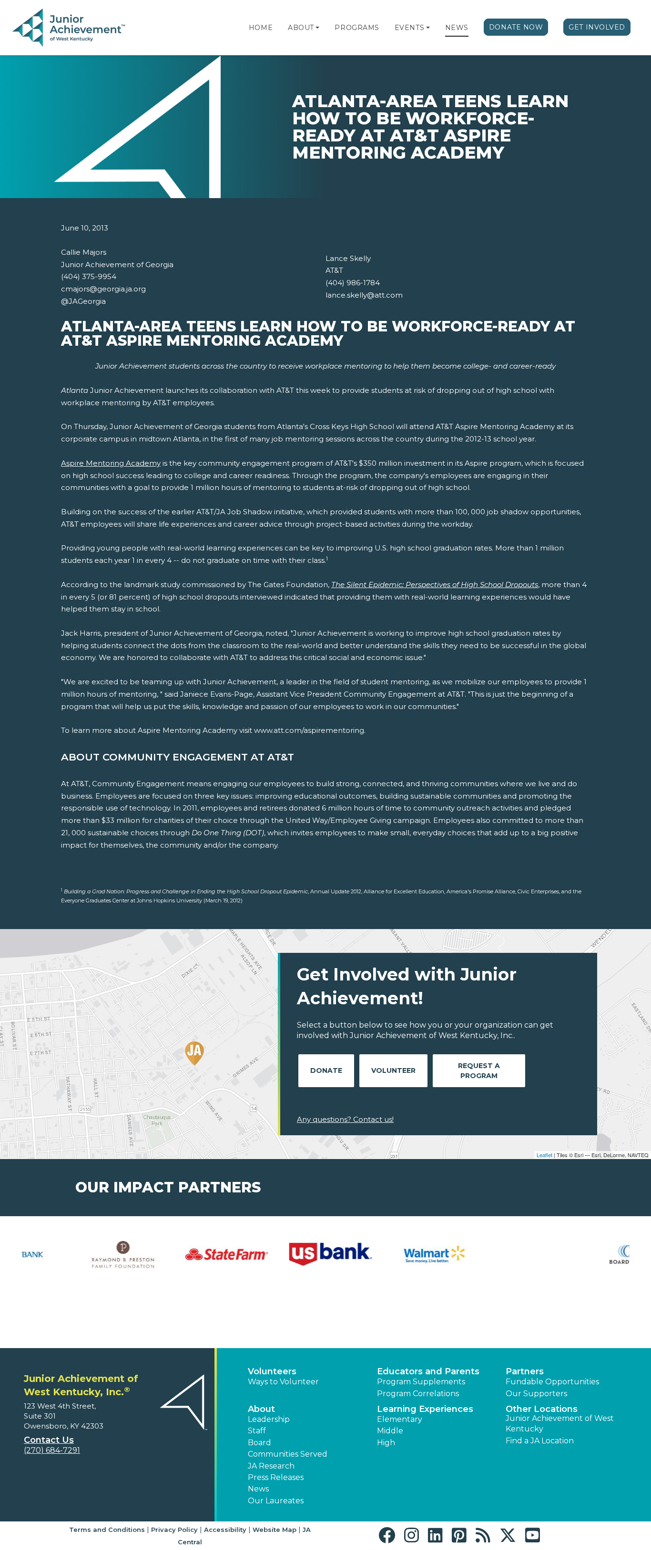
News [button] (258, 1488)
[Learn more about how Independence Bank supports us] (377, 1255)
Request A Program (479, 1070)
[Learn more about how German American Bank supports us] (273, 1255)
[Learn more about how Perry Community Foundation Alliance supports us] (585, 1255)
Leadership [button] (269, 1419)
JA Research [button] (271, 1465)
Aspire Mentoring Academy (111, 463)
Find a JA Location (540, 1440)
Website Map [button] (274, 1529)
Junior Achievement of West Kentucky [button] (560, 1423)
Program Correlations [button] (418, 1393)
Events (409, 27)
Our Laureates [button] (276, 1500)
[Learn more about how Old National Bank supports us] (481, 1247)
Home (261, 27)
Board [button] (259, 1442)
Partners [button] (525, 1371)
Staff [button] (257, 1430)
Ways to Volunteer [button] (283, 1381)
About (301, 27)
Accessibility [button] (225, 1529)
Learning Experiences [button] (425, 1409)
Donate (326, 1070)
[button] (317, 27)
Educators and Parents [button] (428, 1371)
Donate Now (516, 27)
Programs (357, 27)
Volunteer (393, 1070)
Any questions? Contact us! (345, 1119)
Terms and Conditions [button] (107, 1529)
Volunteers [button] (272, 1371)
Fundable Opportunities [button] (552, 1381)
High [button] (386, 1442)
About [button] (261, 1409)
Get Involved (597, 27)
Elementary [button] (399, 1419)
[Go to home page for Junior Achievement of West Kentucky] (70, 28)
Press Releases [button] (276, 1477)
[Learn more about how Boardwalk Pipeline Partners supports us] (66, 1255)
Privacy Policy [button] (174, 1529)
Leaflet (544, 1155)
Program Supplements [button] (421, 1381)
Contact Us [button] (49, 1440)
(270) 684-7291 (52, 1450)
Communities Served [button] (287, 1454)
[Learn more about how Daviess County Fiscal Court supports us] (170, 1282)
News (456, 27)
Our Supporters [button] (536, 1393)
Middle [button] (390, 1430)
